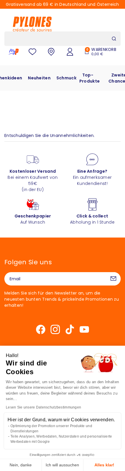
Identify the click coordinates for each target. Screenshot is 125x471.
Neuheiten (39, 78)
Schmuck (66, 78)
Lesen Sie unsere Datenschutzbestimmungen (43, 407)
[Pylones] (32, 24)
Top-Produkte (89, 78)
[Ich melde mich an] (113, 279)
